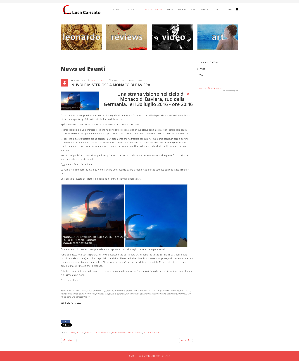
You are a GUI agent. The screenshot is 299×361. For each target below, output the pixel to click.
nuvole (72, 332)
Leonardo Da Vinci (208, 62)
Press (170, 9)
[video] (172, 37)
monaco (138, 332)
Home (116, 9)
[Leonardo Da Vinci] (81, 37)
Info (229, 9)
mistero (80, 332)
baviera (147, 332)
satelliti (93, 332)
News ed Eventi (153, 9)
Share (65, 321)
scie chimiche (104, 332)
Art (193, 9)
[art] (217, 37)
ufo (87, 332)
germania (156, 332)
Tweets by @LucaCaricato (210, 88)
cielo (130, 332)
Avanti (184, 340)
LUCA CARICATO (132, 9)
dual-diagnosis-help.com (230, 90)
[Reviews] (126, 37)
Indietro (70, 340)
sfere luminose (119, 332)
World (202, 75)
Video (219, 9)
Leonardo (205, 9)
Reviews (182, 9)
